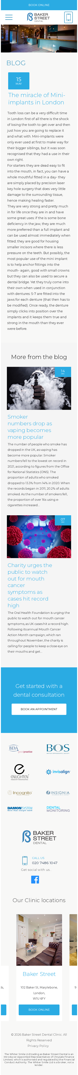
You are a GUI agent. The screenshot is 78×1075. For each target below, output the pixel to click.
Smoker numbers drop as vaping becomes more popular (30, 426)
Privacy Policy (38, 1046)
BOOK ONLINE (39, 5)
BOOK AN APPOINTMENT (39, 709)
